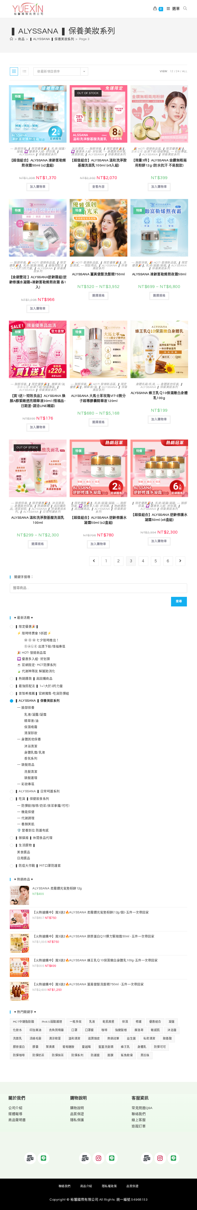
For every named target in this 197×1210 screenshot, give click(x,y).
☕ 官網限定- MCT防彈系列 (36, 665)
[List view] (24, 71)
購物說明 (77, 1108)
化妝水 (17, 1030)
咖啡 (104, 1030)
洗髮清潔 (30, 771)
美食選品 (23, 852)
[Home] (11, 39)
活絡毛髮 (36, 1038)
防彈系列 (77, 1055)
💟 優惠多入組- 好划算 (39, 151)
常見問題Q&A (142, 1108)
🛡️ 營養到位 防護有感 (33, 830)
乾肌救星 (109, 1021)
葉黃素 (50, 1047)
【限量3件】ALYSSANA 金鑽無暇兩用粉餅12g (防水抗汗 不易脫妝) (159, 163)
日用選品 (23, 858)
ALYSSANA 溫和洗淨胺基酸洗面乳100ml (37, 520)
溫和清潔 (74, 1038)
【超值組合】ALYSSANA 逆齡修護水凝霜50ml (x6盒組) (159, 517)
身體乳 (141, 1047)
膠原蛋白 (19, 1047)
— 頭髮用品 (88, 265)
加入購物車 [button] (38, 186)
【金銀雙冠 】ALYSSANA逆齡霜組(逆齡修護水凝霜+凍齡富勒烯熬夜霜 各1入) (38, 282)
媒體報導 (15, 1114)
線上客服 (139, 1120)
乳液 (92, 1021)
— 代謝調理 (25, 818)
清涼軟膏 (55, 1038)
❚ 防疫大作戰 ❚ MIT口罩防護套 (38, 865)
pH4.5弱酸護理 (52, 1021)
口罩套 (89, 1030)
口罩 (74, 1030)
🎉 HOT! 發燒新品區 (147, 148)
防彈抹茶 (58, 1055)
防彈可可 (160, 1047)
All (184, 71)
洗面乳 (17, 1038)
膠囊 (35, 1047)
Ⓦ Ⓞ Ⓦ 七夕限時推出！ (41, 640)
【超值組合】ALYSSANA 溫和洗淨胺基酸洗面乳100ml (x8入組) (98, 163)
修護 (139, 1021)
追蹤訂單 (139, 1126)
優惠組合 (155, 1021)
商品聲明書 (17, 1120)
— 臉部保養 (18, 148)
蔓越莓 (86, 1047)
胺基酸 (167, 1038)
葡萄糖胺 (68, 1047)
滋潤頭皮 (94, 1038)
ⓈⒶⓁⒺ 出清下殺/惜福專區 (150, 151)
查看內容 (98, 186)
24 (177, 71)
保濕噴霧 (30, 727)
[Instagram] (98, 1158)
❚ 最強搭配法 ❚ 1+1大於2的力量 (39, 686)
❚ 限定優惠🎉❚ (38, 148)
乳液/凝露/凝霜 (33, 265)
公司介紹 (15, 1108)
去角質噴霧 (56, 1030)
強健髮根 (121, 1030)
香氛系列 (30, 758)
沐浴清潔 (78, 148)
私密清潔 (149, 1038)
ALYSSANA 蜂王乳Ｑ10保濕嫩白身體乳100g (159, 395)
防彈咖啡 (19, 1055)
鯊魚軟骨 (127, 1055)
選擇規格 (98, 295)
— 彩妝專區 (179, 151)
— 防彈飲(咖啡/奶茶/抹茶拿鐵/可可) (43, 805)
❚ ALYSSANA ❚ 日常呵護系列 (40, 511)
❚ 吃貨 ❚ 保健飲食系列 (32, 798)
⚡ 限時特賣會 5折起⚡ (34, 633)
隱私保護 (77, 1120)
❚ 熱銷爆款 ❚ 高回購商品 (33, 678)
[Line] (43, 1158)
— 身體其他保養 (114, 151)
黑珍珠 (145, 1055)
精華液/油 (58, 384)
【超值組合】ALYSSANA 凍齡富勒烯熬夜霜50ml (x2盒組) (38, 163)
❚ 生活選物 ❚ (25, 845)
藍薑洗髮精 (105, 1047)
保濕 (125, 1021)
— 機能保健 (25, 812)
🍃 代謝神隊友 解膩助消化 (36, 671)
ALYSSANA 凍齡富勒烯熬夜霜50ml (159, 274)
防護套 (95, 1055)
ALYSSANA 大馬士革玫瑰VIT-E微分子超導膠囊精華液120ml (98, 398)
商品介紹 (86, 1186)
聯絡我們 (139, 1114)
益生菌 (131, 1038)
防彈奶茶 (38, 1055)
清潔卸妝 (77, 154)
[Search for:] (183, 9)
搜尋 (179, 601)
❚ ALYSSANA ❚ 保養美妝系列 (39, 153)
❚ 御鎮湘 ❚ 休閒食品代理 (33, 838)
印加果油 (36, 1030)
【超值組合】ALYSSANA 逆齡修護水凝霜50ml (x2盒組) (98, 520)
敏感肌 (155, 1030)
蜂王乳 (125, 1047)
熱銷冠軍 (113, 1038)
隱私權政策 (109, 1186)
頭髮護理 (30, 778)
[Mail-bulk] (30, 1158)
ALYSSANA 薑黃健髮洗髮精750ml (98, 274)
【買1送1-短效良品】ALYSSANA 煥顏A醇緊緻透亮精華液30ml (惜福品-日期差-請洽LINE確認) (38, 401)
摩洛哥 (139, 1030)
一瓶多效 (76, 1021)
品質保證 (77, 1114)
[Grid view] (14, 71)
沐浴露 (171, 1030)
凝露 (172, 1021)
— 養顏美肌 (25, 824)
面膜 (110, 1055)
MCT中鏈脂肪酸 (23, 1021)
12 (171, 71)
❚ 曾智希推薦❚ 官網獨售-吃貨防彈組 (42, 693)
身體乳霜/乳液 (145, 384)
